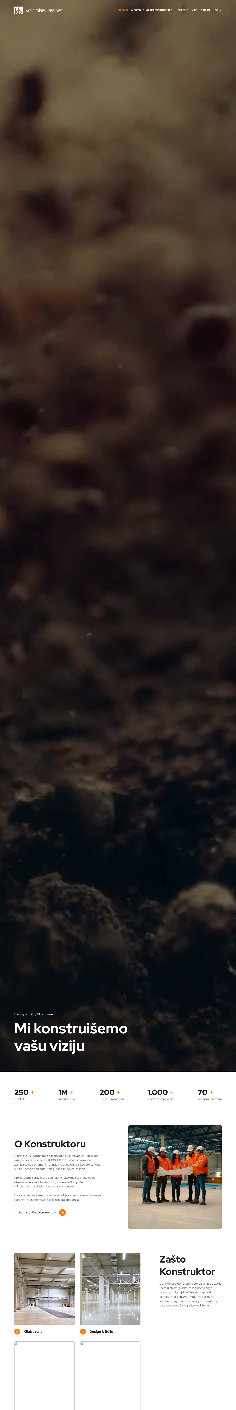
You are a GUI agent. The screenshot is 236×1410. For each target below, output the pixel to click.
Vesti (195, 10)
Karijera (206, 10)
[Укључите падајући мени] (143, 10)
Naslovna (122, 10)
